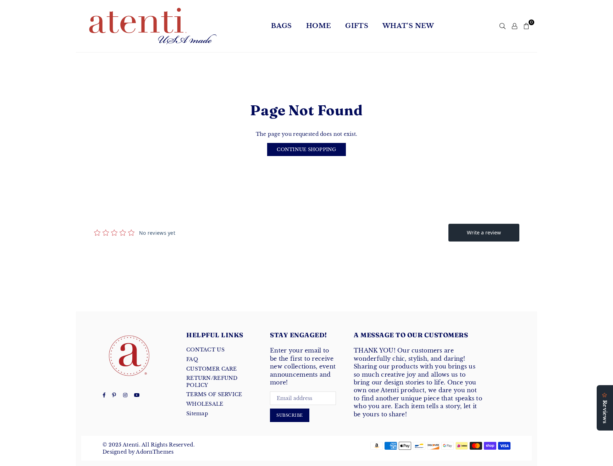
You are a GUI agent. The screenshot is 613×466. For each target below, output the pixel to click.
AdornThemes (154, 452)
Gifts (356, 26)
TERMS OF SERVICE (214, 394)
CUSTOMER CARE (211, 369)
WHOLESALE (204, 404)
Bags (281, 26)
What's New (408, 26)
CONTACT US (205, 349)
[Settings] (514, 26)
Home (318, 26)
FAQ (192, 359)
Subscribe (289, 415)
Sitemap (197, 413)
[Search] (502, 26)
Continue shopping (306, 149)
